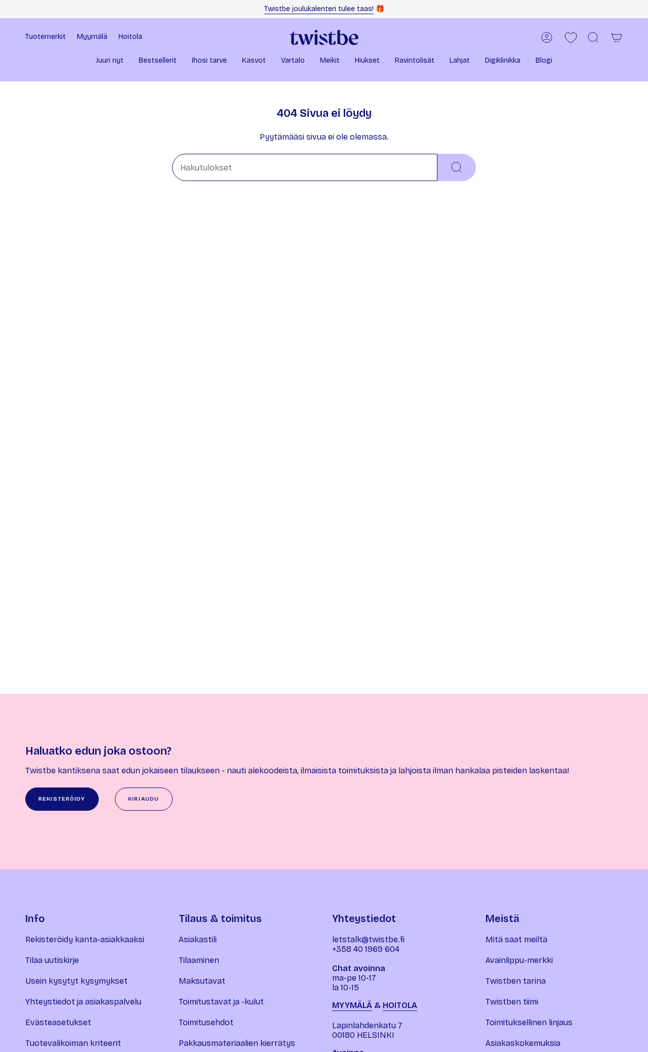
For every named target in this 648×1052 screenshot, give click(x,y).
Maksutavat (202, 981)
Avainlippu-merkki (519, 960)
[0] (571, 37)
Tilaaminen (199, 960)
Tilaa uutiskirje (52, 960)
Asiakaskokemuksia (522, 1043)
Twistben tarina (515, 981)
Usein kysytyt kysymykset (76, 981)
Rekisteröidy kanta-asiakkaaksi (84, 939)
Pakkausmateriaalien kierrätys (237, 1043)
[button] (109, 61)
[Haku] (456, 167)
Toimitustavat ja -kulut (221, 1001)
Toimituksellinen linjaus (529, 1022)
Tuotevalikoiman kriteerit (73, 1043)
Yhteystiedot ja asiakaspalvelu (83, 1001)
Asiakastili (198, 939)
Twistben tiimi (511, 1001)
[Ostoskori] (616, 37)
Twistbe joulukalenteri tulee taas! (319, 9)
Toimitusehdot (206, 1022)
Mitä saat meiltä (516, 939)
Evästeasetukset (58, 1022)
